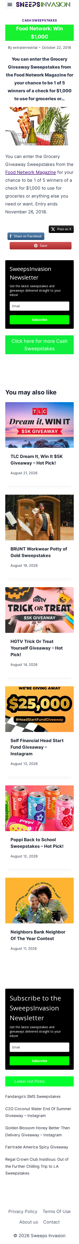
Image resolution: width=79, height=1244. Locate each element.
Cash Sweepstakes (39, 20)
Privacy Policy (22, 1211)
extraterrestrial (25, 47)
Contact (51, 1222)
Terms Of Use (57, 1211)
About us (28, 1222)
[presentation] (39, 425)
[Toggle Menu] (9, 4)
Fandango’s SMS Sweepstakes (33, 1096)
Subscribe (39, 320)
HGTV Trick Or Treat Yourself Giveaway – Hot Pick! (37, 648)
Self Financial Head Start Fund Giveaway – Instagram (37, 747)
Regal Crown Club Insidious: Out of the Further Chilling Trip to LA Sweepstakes (36, 1166)
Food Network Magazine (30, 172)
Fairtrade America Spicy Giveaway (36, 1147)
